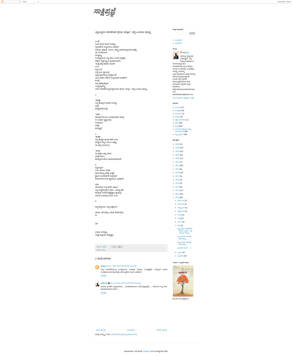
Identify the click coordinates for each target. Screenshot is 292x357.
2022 (177, 158)
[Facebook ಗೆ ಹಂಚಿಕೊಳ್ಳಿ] (119, 247)
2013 (177, 190)
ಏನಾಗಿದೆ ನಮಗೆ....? (183, 248)
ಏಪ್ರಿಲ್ (180, 252)
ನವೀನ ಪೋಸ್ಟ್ (100, 330)
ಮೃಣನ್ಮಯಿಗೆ (179, 134)
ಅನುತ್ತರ (177, 111)
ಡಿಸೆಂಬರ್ (181, 201)
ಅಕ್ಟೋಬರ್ (181, 208)
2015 (177, 183)
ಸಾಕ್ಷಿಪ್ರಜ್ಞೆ (104, 11)
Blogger (146, 351)
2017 (177, 176)
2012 (177, 194)
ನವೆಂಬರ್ (181, 204)
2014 (177, 187)
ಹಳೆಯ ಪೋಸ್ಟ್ (162, 330)
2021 (177, 162)
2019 (177, 169)
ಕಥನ (177, 123)
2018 (177, 173)
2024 (177, 151)
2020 (177, 165)
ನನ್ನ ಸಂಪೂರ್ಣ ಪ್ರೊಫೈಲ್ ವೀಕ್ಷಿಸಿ (183, 98)
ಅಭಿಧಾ (177, 117)
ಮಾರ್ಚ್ (180, 256)
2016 (177, 180)
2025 (177, 148)
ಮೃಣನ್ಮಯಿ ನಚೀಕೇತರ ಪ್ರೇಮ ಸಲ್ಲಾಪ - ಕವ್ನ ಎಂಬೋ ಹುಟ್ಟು (184, 231)
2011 (177, 197)
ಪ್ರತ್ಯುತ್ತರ (103, 275)
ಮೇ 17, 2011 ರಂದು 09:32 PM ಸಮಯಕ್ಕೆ (121, 266)
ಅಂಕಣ (177, 107)
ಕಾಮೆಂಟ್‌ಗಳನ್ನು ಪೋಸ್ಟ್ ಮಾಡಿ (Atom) (124, 334)
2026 (177, 144)
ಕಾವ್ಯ (103, 250)
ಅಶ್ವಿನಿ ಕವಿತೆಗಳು (180, 120)
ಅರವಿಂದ (104, 283)
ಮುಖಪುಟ (131, 330)
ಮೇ (179, 225)
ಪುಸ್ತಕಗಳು (178, 43)
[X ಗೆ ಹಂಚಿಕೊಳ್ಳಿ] (117, 247)
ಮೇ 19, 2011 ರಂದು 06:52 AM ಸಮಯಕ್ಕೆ (125, 283)
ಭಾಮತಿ (103, 266)
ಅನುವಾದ (178, 114)
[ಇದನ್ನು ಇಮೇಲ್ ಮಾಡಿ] (112, 247)
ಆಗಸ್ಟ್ (179, 215)
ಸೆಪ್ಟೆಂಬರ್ (181, 211)
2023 (177, 155)
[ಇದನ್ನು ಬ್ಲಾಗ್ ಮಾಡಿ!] (115, 247)
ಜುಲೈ (179, 218)
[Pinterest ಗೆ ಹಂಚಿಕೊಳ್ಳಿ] (121, 247)
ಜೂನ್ (179, 222)
